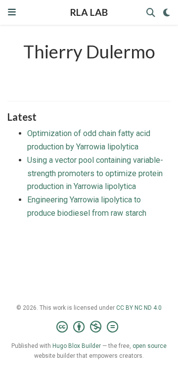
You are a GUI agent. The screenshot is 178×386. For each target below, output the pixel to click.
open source (150, 345)
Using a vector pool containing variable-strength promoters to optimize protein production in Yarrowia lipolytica (95, 173)
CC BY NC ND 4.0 (139, 307)
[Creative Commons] (89, 327)
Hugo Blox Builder (76, 345)
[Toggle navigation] (12, 12)
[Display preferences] (166, 12)
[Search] (150, 12)
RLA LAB (89, 12)
